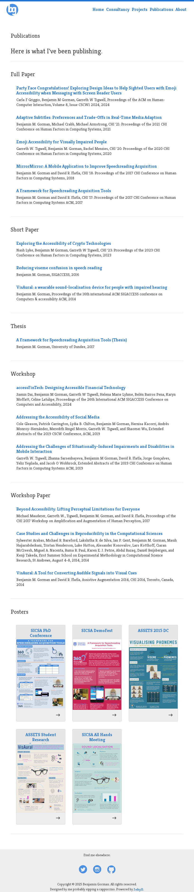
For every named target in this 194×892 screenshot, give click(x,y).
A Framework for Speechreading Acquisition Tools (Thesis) (71, 340)
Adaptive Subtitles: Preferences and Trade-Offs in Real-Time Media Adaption (89, 117)
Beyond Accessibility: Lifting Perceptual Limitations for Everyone (78, 509)
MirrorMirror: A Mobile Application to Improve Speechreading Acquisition (86, 166)
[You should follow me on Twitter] (83, 870)
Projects (139, 9)
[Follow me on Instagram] (97, 870)
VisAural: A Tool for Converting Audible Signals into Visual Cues (76, 573)
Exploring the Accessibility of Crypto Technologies (63, 243)
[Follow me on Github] (111, 870)
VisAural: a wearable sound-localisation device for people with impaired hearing (91, 287)
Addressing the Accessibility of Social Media (57, 417)
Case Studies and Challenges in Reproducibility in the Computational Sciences (89, 533)
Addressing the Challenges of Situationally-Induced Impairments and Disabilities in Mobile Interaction (95, 449)
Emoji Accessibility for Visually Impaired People (61, 141)
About (181, 9)
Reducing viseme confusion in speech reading (59, 267)
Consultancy (117, 9)
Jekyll (138, 889)
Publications (161, 9)
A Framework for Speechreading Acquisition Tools (63, 190)
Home (98, 9)
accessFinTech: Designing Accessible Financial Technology (70, 387)
